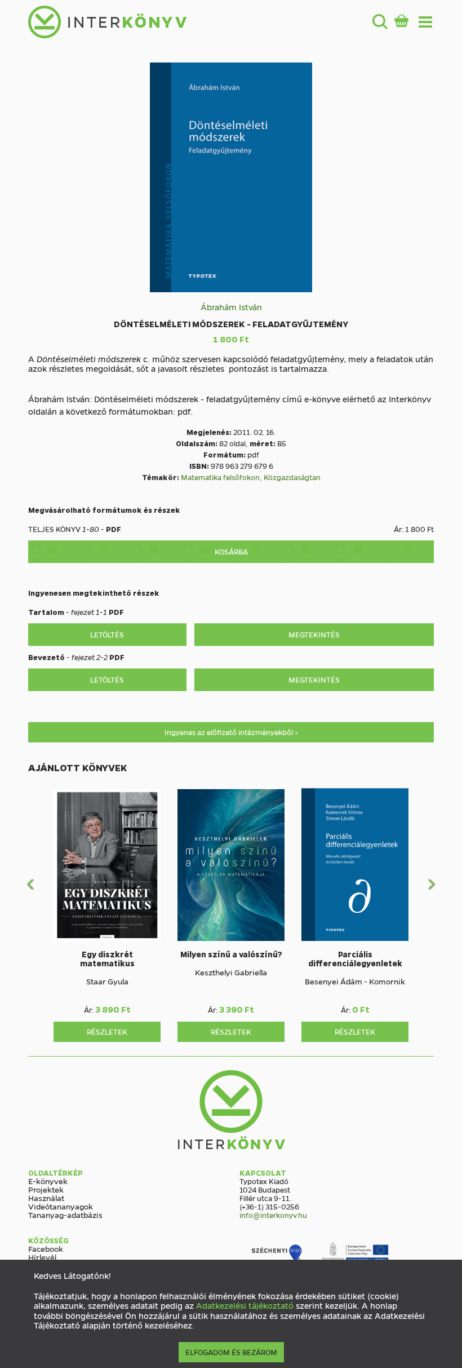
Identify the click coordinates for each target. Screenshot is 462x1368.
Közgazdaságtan (292, 477)
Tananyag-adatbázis (65, 1214)
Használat (46, 1198)
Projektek (46, 1189)
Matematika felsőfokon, (222, 477)
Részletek (107, 1031)
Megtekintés (314, 634)
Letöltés (107, 634)
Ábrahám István (231, 307)
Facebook (45, 1248)
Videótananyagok (60, 1206)
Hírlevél (42, 1257)
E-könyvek (48, 1181)
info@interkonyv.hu (273, 1215)
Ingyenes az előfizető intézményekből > (231, 732)
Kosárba (231, 551)
